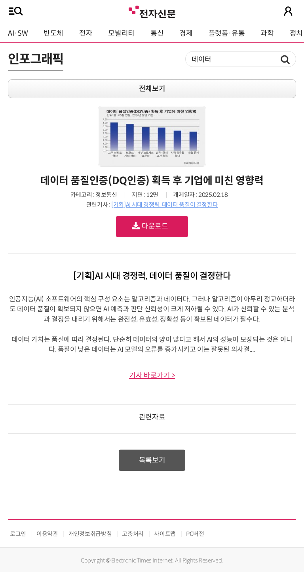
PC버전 (195, 534)
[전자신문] (152, 11)
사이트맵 (165, 534)
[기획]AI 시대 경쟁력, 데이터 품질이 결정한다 (164, 204)
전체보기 (152, 88)
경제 (185, 33)
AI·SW (18, 33)
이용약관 (47, 534)
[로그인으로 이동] (288, 11)
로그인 (18, 534)
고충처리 (133, 534)
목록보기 (152, 460)
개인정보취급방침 (90, 534)
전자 (85, 33)
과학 (267, 33)
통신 (156, 33)
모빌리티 (121, 33)
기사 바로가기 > (152, 375)
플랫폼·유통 (227, 33)
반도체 (53, 33)
